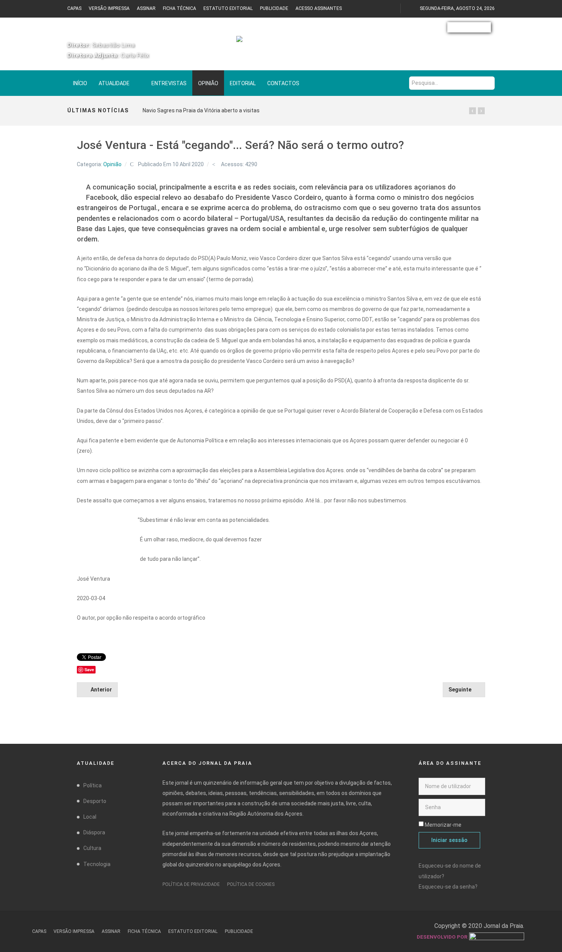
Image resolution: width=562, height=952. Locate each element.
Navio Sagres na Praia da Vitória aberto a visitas (201, 110)
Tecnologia (96, 864)
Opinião (112, 164)
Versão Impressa (109, 8)
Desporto (94, 801)
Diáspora (94, 832)
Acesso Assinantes (319, 8)
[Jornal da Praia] (281, 43)
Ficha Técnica (179, 8)
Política (92, 785)
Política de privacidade (191, 884)
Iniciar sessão (449, 840)
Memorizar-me (443, 825)
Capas (74, 8)
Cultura (92, 848)
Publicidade (274, 8)
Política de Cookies (251, 884)
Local (89, 817)
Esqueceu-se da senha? (448, 887)
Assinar (146, 8)
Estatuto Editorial (228, 8)
